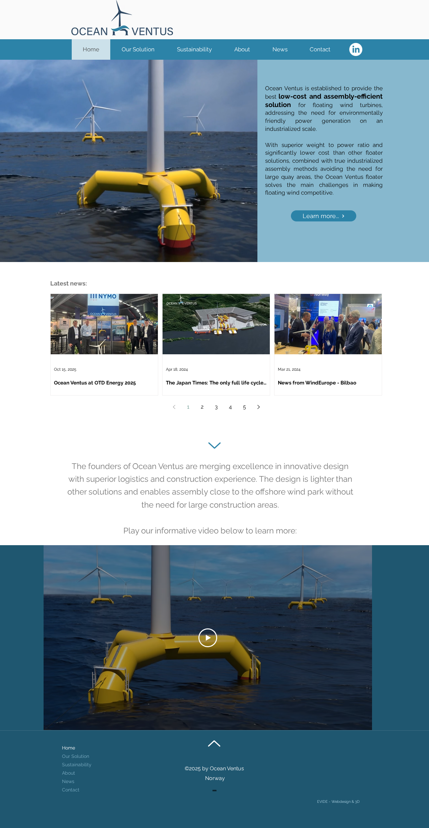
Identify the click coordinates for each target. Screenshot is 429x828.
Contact (70, 789)
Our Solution (75, 756)
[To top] (214, 445)
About (68, 773)
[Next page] (258, 407)
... (214, 788)
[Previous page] (174, 407)
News (68, 781)
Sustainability (76, 764)
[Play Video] (207, 637)
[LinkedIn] (355, 49)
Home (68, 748)
